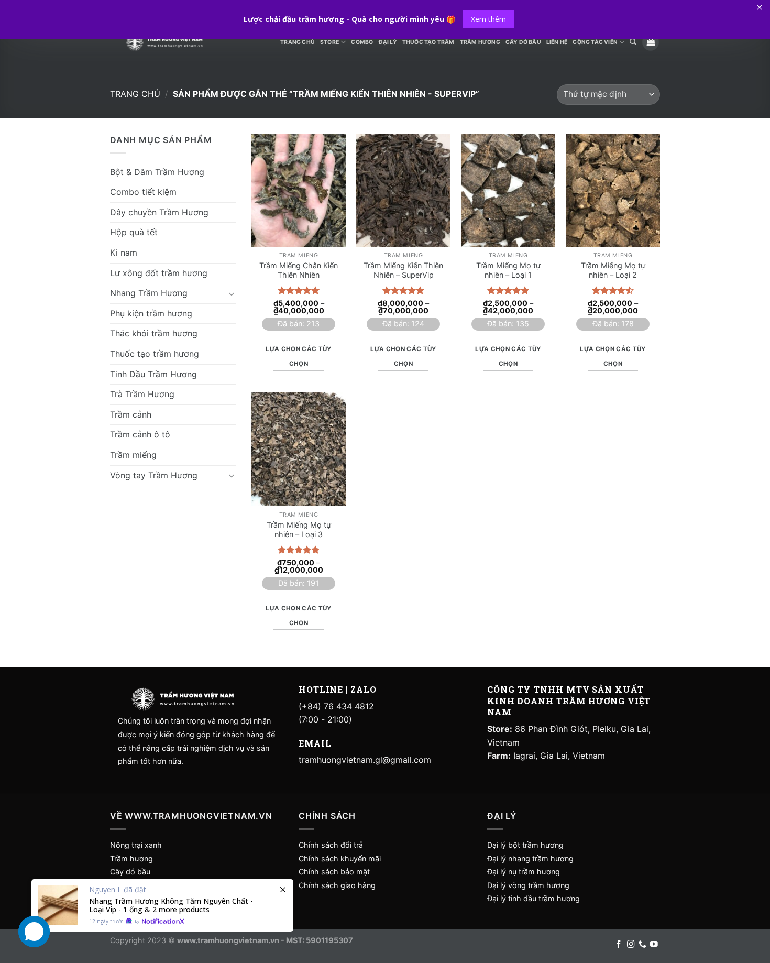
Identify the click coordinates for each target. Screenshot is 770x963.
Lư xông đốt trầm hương (158, 273)
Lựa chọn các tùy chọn (299, 356)
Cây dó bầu (130, 871)
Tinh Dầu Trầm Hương (153, 374)
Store (329, 42)
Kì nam (123, 252)
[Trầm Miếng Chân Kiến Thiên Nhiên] (298, 190)
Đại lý (388, 42)
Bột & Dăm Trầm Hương (157, 172)
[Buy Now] (162, 905)
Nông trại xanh (136, 844)
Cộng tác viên (595, 42)
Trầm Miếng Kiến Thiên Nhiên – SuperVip (403, 270)
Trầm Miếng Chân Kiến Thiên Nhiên (298, 270)
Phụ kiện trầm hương (151, 313)
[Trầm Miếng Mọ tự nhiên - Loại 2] (613, 190)
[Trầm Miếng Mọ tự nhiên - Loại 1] (508, 190)
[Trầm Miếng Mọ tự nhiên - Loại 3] (298, 449)
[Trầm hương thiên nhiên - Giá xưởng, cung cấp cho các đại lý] (164, 42)
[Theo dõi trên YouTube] (654, 944)
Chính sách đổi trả (331, 844)
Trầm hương (131, 858)
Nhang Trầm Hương (149, 293)
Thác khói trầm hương (153, 333)
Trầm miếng (133, 455)
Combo (362, 42)
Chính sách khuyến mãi (340, 858)
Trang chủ (135, 94)
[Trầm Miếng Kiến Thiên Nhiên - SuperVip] (403, 190)
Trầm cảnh (130, 414)
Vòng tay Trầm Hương (153, 475)
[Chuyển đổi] (231, 293)
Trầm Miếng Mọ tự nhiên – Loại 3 (299, 529)
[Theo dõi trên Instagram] (631, 944)
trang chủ (297, 42)
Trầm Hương (480, 42)
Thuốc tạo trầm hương (154, 353)
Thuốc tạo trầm (428, 42)
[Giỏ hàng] (650, 42)
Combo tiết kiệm (143, 192)
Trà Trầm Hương (142, 394)
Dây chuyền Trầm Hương (159, 212)
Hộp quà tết (134, 232)
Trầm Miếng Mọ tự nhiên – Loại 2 (613, 270)
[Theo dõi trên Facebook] (619, 944)
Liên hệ (556, 42)
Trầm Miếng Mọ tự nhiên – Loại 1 (508, 270)
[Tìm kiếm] (633, 42)
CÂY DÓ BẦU (523, 42)
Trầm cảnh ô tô (140, 434)
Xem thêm (488, 19)
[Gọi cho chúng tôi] (642, 944)
